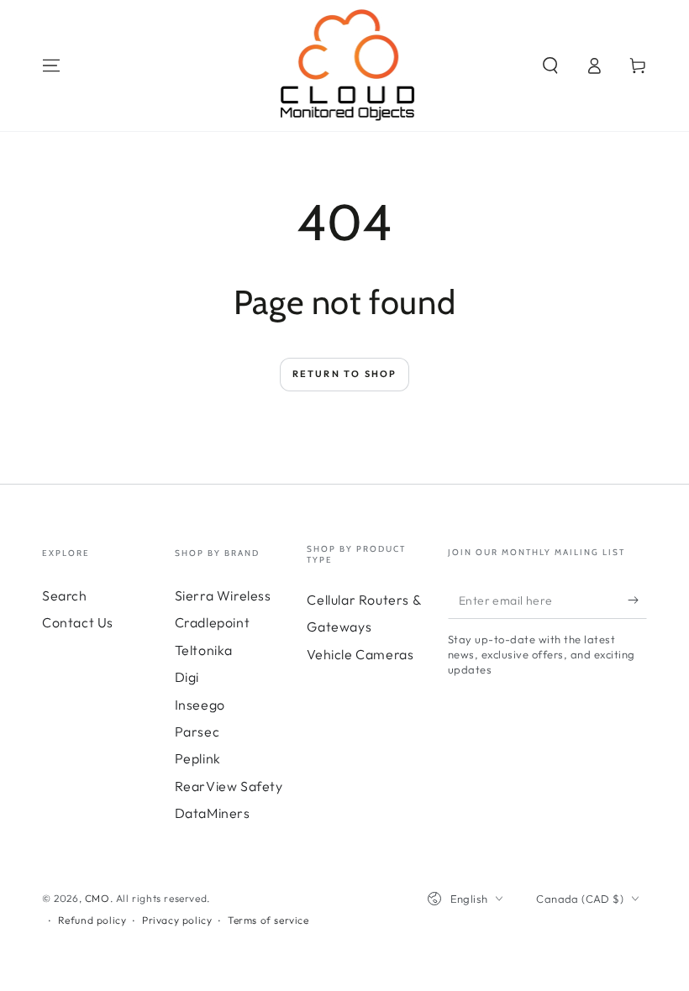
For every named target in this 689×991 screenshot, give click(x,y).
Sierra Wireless (223, 595)
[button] (550, 65)
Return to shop (344, 374)
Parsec (197, 731)
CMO (97, 898)
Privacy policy (177, 920)
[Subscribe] (637, 599)
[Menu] (51, 65)
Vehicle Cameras (360, 654)
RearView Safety (229, 786)
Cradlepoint (212, 622)
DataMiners (212, 813)
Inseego (200, 704)
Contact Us (77, 622)
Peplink (198, 758)
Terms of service (268, 920)
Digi (187, 677)
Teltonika (204, 650)
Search (64, 595)
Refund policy (92, 920)
